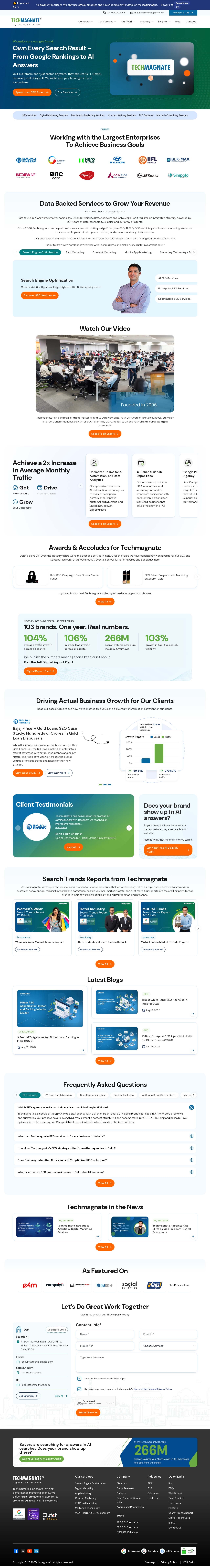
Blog (177, 21)
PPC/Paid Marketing (86, 1503)
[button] (194, 252)
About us (122, 1483)
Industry (145, 21)
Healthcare (154, 1498)
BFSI (150, 1483)
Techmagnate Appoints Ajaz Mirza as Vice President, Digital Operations (172, 1229)
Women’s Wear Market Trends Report (39, 942)
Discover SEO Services (38, 295)
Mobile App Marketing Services (88, 115)
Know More (182, 2)
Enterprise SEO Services (173, 288)
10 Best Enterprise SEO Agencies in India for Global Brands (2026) (167, 1038)
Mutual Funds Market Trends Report (164, 942)
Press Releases (125, 1488)
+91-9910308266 (116, 12)
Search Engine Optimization (90, 1483)
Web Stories (175, 1493)
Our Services (105, 21)
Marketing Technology (87, 1508)
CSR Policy (189, 1562)
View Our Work (56, 773)
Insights (163, 21)
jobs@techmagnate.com (36, 1385)
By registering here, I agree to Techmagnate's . (128, 1389)
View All (103, 601)
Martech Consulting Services (172, 115)
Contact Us (174, 1527)
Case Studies (176, 1498)
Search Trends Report (180, 1513)
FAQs (171, 1488)
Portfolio (173, 1508)
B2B (150, 1488)
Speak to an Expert (103, 433)
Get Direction (26, 1395)
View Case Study (25, 773)
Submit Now (86, 1412)
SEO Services (29, 115)
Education (153, 1493)
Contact (191, 21)
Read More (61, 827)
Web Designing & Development (92, 1513)
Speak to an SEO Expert (30, 92)
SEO (146, 994)
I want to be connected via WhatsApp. (105, 1378)
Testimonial (174, 1503)
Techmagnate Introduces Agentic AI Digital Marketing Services (74, 1229)
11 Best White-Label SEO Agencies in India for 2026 (164, 1001)
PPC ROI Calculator (127, 1527)
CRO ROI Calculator (128, 1532)
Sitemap (150, 1562)
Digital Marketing (84, 1488)
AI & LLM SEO (26, 1031)
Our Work (127, 21)
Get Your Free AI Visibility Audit (162, 849)
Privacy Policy (169, 1562)
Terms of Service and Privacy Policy (153, 1389)
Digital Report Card (39, 671)
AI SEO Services (168, 278)
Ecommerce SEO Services (174, 298)
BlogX (171, 1522)
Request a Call (181, 12)
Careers (121, 1493)
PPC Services (146, 115)
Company (84, 21)
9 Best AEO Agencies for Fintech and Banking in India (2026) (48, 1039)
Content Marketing (85, 1498)
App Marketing (83, 1493)
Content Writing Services (122, 115)
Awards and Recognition (130, 1507)
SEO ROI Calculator (127, 1522)
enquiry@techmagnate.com (149, 12)
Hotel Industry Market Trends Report (102, 942)
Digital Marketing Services (54, 115)
